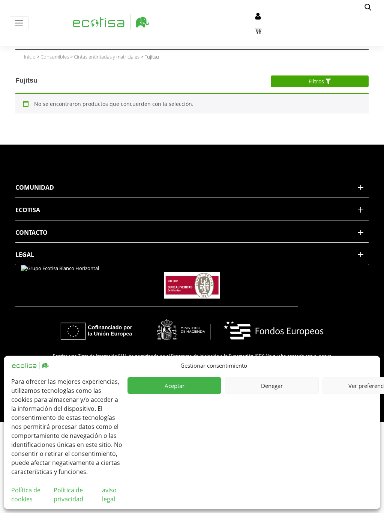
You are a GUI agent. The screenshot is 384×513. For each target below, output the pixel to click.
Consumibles (54, 56)
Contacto (31, 232)
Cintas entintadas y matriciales (107, 56)
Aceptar (174, 385)
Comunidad (34, 187)
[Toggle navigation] (19, 23)
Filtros (317, 81)
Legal (24, 254)
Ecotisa (27, 210)
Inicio (30, 56)
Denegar (272, 385)
